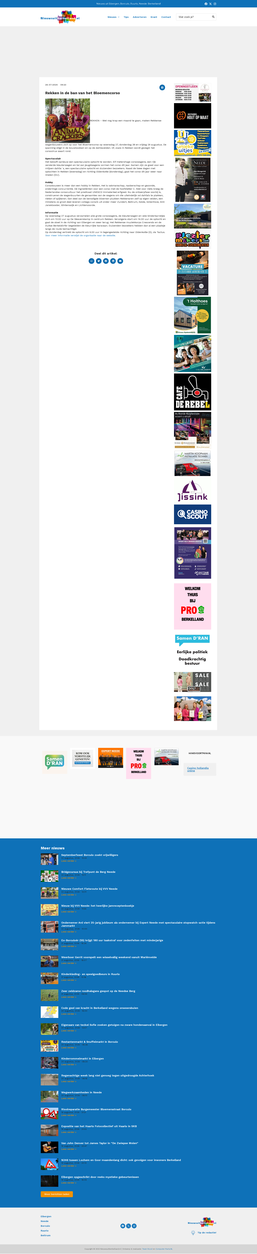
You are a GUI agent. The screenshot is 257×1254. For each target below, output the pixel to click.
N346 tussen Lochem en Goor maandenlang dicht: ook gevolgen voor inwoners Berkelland (121, 1160)
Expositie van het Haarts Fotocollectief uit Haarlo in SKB (99, 1126)
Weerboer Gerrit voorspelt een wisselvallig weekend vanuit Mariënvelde (109, 957)
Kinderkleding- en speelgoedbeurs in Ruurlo (90, 974)
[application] (117, 17)
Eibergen (46, 1216)
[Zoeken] (213, 17)
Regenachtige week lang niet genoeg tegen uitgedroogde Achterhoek (107, 1075)
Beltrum (45, 1235)
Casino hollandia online (198, 769)
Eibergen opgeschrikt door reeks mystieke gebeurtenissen (100, 1176)
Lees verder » (68, 861)
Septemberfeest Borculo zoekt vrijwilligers (89, 854)
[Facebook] (206, 4)
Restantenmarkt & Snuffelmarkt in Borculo (89, 1041)
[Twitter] (210, 4)
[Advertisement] (128, 55)
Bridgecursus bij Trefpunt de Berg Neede (88, 871)
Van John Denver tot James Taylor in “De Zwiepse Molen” (99, 1143)
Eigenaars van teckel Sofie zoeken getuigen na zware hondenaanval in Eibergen (114, 1024)
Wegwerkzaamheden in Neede (81, 1092)
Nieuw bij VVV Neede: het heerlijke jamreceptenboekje (97, 905)
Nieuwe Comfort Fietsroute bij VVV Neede (89, 888)
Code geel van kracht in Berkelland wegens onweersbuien (99, 1007)
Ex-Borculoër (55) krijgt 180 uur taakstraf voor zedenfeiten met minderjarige (112, 940)
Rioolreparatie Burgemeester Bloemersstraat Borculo (96, 1109)
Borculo (45, 1225)
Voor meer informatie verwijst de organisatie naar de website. (80, 235)
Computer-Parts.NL (164, 1249)
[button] (162, 87)
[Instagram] (215, 4)
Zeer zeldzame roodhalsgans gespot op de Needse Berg (98, 991)
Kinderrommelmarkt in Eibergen (82, 1058)
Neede (44, 1221)
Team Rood (147, 1249)
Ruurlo (44, 1230)
